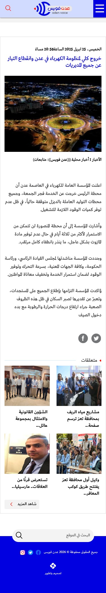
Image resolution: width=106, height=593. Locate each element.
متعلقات (89, 360)
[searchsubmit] (19, 535)
